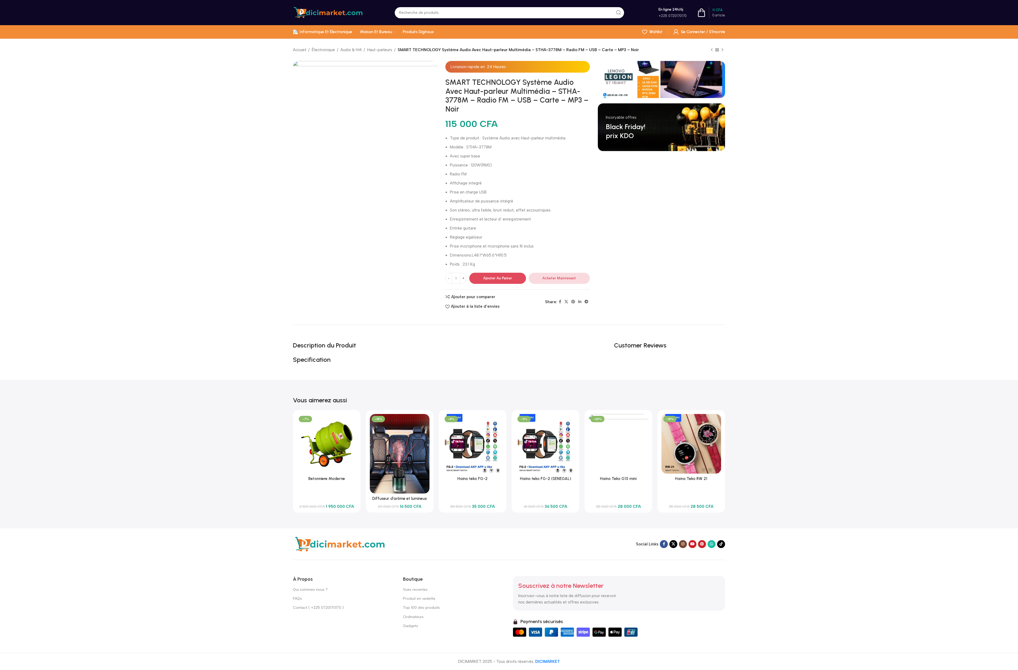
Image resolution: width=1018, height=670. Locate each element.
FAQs (297, 598)
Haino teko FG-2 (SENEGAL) (545, 478)
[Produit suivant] (722, 50)
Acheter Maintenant (559, 278)
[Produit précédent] (711, 50)
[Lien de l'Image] (339, 543)
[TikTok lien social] (721, 544)
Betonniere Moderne (326, 478)
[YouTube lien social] (692, 544)
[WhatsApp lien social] (712, 544)
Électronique (323, 49)
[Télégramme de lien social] (586, 302)
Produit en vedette (419, 598)
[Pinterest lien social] (573, 302)
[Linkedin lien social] (580, 302)
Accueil (299, 49)
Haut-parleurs (379, 49)
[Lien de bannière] (661, 79)
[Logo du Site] (328, 12)
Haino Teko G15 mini (618, 478)
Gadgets (410, 626)
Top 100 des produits (421, 607)
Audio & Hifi (351, 49)
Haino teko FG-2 (472, 478)
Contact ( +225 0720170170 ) (318, 607)
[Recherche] (618, 12)
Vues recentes (415, 589)
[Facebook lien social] (560, 302)
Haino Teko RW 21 (691, 478)
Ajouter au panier (497, 278)
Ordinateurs (413, 617)
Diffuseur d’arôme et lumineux (399, 498)
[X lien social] (566, 302)
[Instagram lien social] (683, 544)
